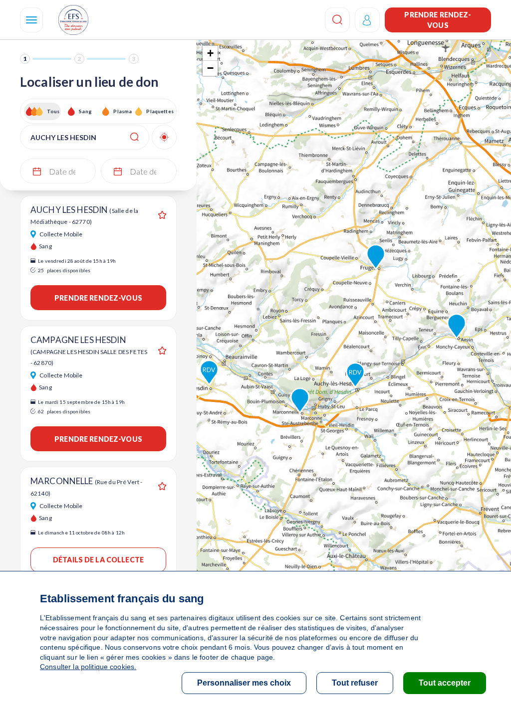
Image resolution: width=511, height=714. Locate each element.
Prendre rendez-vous (437, 19)
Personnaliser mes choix (244, 683)
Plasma (122, 111)
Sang (85, 111)
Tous (53, 111)
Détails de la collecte (98, 559)
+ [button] (210, 53)
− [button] (210, 68)
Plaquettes (159, 111)
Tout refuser (355, 683)
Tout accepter (445, 683)
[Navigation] (31, 19)
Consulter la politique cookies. (88, 667)
